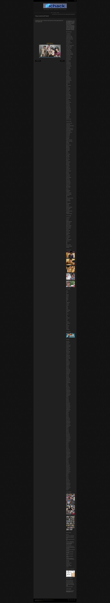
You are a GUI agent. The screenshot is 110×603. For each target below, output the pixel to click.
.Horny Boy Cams (68, 62)
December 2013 (68, 436)
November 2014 (68, 422)
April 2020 (67, 360)
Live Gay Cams (68, 104)
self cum (36, 21)
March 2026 (67, 341)
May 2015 (67, 414)
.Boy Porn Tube (68, 40)
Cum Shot (58, 14)
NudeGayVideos (68, 200)
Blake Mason (68, 150)
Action (67, 290)
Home (51, 12)
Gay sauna (67, 560)
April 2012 (67, 462)
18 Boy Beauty (68, 134)
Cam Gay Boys (68, 165)
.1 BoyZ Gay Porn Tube (69, 36)
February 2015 (68, 418)
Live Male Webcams (68, 194)
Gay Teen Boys (68, 310)
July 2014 (67, 427)
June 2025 (67, 343)
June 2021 (67, 354)
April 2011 (67, 478)
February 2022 (68, 351)
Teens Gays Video (68, 112)
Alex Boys (67, 220)
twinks (41, 21)
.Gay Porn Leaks (68, 55)
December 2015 (68, 405)
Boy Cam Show (68, 154)
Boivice (67, 151)
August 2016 (67, 395)
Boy (56, 14)
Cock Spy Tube (68, 89)
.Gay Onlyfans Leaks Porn (69, 53)
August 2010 (67, 488)
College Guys (68, 302)
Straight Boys (39, 21)
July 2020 (67, 359)
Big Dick (67, 298)
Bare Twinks (67, 143)
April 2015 (67, 416)
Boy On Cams (68, 159)
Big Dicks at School (68, 145)
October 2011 (68, 470)
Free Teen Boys (68, 94)
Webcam (67, 328)
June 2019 (67, 365)
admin (41, 20)
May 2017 (67, 385)
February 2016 (68, 403)
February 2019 (68, 369)
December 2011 (68, 467)
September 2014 (68, 425)
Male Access (67, 195)
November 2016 (68, 391)
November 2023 (68, 346)
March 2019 (67, 368)
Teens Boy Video (68, 111)
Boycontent (67, 164)
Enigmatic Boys (68, 233)
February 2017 (68, 387)
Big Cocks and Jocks (68, 225)
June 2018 (67, 374)
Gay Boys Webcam (68, 177)
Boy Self (67, 86)
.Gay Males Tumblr (68, 50)
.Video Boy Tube (68, 68)
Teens (62, 14)
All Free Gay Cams (68, 77)
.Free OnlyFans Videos (69, 46)
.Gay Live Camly (68, 49)
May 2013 (67, 445)
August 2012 (67, 457)
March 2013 (67, 448)
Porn (66, 312)
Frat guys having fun (68, 565)
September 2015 (68, 409)
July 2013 (67, 443)
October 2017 (68, 381)
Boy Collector (68, 156)
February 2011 (68, 480)
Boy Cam (67, 152)
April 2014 (67, 431)
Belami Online (68, 224)
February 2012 (68, 465)
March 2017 (67, 386)
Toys (66, 320)
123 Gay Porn (68, 72)
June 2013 (67, 444)
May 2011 (67, 476)
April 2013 (67, 447)
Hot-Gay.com (68, 103)
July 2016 (67, 396)
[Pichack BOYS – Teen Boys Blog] (55, 3)
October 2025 (68, 342)
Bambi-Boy (67, 142)
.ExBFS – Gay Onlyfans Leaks (70, 45)
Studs (67, 316)
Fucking (67, 308)
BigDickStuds (68, 147)
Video (67, 324)
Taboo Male (67, 209)
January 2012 (68, 466)
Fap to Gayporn (68, 174)
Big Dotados (67, 146)
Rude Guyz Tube (68, 108)
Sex (66, 315)
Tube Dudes (67, 116)
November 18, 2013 (38, 20)
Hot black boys (71, 580)
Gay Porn (67, 99)
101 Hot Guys (68, 71)
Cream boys (67, 169)
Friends (67, 307)
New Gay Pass (68, 199)
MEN (66, 196)
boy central (67, 155)
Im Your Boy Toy (68, 235)
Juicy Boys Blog (68, 190)
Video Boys (67, 14)
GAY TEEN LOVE (68, 181)
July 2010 (67, 489)
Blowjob (67, 299)
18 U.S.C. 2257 (54, 12)
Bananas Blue (68, 81)
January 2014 (68, 435)
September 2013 (68, 440)
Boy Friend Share (68, 85)
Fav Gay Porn (68, 93)
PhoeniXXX (67, 204)
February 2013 (68, 449)
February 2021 (68, 355)
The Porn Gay (68, 113)
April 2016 (67, 400)
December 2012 (68, 452)
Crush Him (67, 90)
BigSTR (67, 84)
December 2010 (68, 483)
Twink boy (64, 14)
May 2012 (67, 461)
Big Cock (67, 297)
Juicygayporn (68, 191)
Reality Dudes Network (69, 207)
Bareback (67, 294)
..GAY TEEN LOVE (68, 33)
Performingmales (68, 203)
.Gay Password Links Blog (69, 54)
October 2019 (68, 363)
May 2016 (67, 399)
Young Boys (67, 329)
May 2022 (67, 350)
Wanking (69, 14)
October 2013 (68, 439)
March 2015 (67, 417)
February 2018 (68, 378)
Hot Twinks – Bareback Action (70, 541)
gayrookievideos (68, 186)
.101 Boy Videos (68, 124)
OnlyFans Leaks (68, 107)
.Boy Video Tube (68, 41)
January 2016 (68, 404)
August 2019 (67, 364)
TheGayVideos (68, 115)
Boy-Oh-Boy (67, 163)
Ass (66, 293)
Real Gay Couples (68, 244)
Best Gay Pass (68, 82)
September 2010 (68, 487)
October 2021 (68, 352)
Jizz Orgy (67, 238)
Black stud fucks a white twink (70, 535)
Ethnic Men (67, 173)
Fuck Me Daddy (68, 564)
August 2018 (67, 373)
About (58, 12)
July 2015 (67, 412)
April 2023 (67, 347)
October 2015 (68, 408)
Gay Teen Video (68, 183)
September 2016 (68, 394)
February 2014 (68, 434)
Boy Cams (67, 534)
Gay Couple (67, 561)
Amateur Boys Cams (68, 80)
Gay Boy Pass (68, 176)
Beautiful (55, 14)
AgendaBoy (67, 138)
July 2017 (67, 383)
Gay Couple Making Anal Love (70, 546)
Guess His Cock (68, 187)
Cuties (67, 306)
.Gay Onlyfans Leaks (69, 51)
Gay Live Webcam (68, 98)
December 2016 (68, 390)
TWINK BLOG (67, 117)
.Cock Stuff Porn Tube (69, 42)
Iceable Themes (41, 600)
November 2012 (68, 453)
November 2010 (68, 484)
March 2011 (67, 479)
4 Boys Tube (67, 137)
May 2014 (67, 430)
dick (62, 20)
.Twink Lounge (68, 67)
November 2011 (68, 469)
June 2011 (67, 475)
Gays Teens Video (68, 102)
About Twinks (68, 76)
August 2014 (67, 426)
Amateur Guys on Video (69, 141)
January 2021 (68, 356)
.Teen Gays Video (68, 64)
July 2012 (67, 458)
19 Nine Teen (68, 217)
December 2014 (68, 421)
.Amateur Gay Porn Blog (69, 37)
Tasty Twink (67, 247)
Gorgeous (67, 311)
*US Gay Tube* (68, 133)
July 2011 (67, 474)
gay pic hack (67, 178)
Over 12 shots (71, 586)
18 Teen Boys (68, 73)
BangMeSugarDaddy (69, 221)
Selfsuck (60, 14)
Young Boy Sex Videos (69, 213)
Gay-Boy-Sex (68, 185)
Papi (66, 243)
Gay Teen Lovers (68, 182)
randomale (67, 205)
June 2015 (67, 413)
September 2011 (68, 471)
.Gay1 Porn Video (68, 58)
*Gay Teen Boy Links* (69, 132)
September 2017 (68, 382)
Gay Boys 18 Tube (68, 95)
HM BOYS (67, 234)
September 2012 (68, 456)
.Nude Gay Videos (68, 63)
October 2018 (68, 372)
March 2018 (67, 377)
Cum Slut (67, 566)
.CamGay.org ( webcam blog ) (70, 125)
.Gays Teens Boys (68, 59)
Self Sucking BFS (68, 208)
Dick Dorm (67, 172)
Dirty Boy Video (68, 230)
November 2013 (68, 438)
